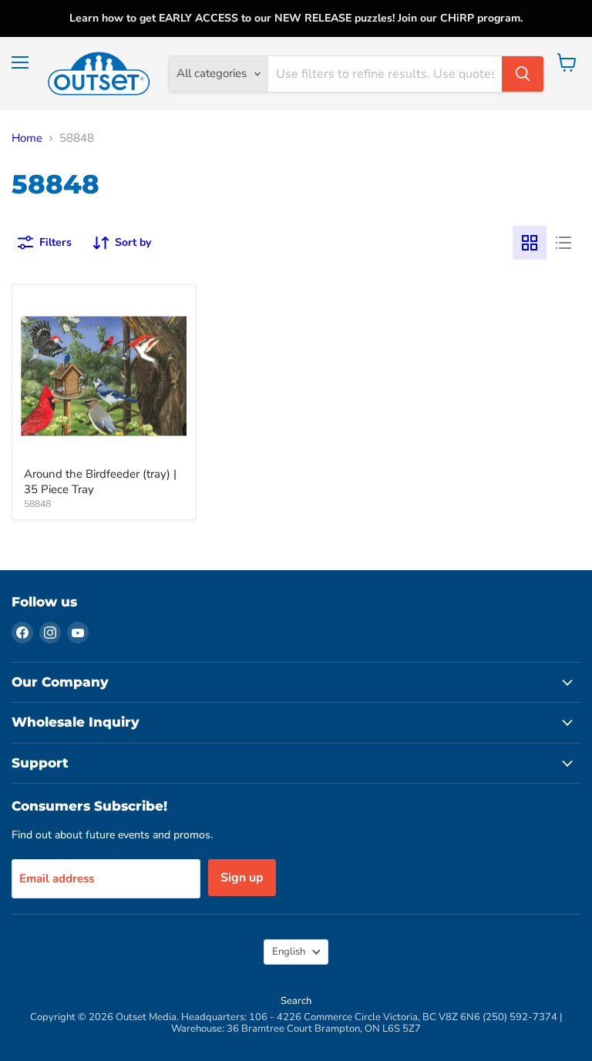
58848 (37, 504)
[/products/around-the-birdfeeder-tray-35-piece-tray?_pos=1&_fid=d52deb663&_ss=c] (104, 376)
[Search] (522, 74)
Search (296, 1001)
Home (27, 138)
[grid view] (530, 243)
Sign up (242, 877)
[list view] (563, 243)
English (288, 952)
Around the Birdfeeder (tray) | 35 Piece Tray (100, 481)
